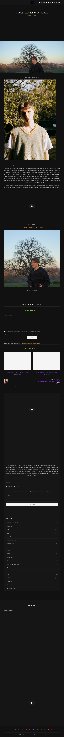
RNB (32, 574)
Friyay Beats (32, 536)
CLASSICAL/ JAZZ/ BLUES (32, 523)
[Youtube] (48, 2)
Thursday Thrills (32, 581)
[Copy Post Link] (37, 304)
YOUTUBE (40, 227)
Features (32, 533)
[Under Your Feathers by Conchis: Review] (46, 361)
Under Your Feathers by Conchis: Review (46, 372)
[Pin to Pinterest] (28, 304)
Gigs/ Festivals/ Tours (32, 540)
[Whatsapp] (56, 2)
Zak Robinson (21, 295)
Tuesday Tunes (32, 584)
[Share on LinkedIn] (30, 304)
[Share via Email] (40, 304)
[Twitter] (41, 2)
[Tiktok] (59, 2)
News (32, 560)
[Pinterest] (44, 2)
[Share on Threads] (38, 304)
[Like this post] (23, 304)
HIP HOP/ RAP (32, 543)
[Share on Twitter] (27, 304)
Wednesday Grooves (32, 588)
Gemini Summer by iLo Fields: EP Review (17, 372)
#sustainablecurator (10, 295)
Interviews (32, 550)
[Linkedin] (46, 2)
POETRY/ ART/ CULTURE (32, 564)
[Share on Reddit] (32, 304)
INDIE (32, 547)
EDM (32, 529)
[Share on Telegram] (35, 304)
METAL (32, 554)
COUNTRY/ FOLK (32, 526)
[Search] (62, 2)
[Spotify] (54, 2)
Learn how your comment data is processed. (30, 343)
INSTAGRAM (24, 227)
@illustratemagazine (8, 610)
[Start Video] (32, 206)
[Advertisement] (32, 28)
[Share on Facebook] (25, 304)
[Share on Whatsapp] (33, 304)
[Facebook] (39, 2)
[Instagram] (18, 729)
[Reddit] (58, 2)
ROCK (32, 578)
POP (32, 567)
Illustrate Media (43, 734)
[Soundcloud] (52, 2)
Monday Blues (32, 557)
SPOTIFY (30, 227)
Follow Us (8, 482)
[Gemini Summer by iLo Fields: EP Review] (17, 361)
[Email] (50, 2)
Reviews (32, 571)
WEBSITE (35, 227)
